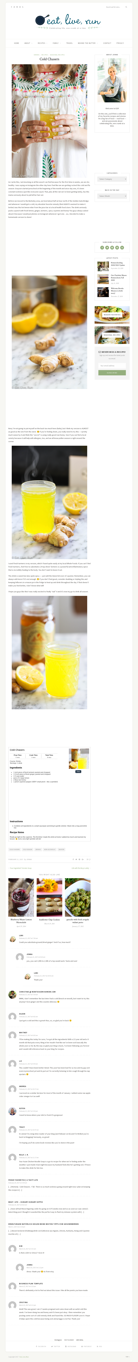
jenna (29, 859)
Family (56, 43)
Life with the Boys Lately (80, 868)
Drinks (36, 55)
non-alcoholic (49, 849)
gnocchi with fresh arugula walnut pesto (78, 921)
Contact (107, 43)
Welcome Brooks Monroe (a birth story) (117, 290)
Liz (20, 1061)
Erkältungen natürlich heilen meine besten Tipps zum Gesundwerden (43, 1224)
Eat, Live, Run (24, 1357)
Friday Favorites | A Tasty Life (23, 1180)
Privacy (120, 43)
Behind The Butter (87, 43)
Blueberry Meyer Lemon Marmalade (21, 921)
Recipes (41, 43)
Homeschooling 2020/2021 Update (118, 264)
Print (78, 771)
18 (88, 859)
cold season (27, 849)
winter (61, 849)
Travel (69, 43)
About (27, 43)
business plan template (31, 1283)
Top (127, 1357)
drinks (38, 849)
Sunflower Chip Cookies (49, 919)
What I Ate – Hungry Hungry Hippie (25, 1202)
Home (16, 43)
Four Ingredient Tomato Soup (21, 868)
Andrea (22, 1086)
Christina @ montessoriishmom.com (37, 992)
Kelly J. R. (24, 1155)
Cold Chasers (15, 849)
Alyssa (22, 1108)
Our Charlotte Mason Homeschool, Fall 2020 (119, 277)
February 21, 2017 (15, 859)
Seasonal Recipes (57, 55)
